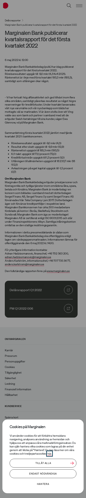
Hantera (43, 484)
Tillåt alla (43, 463)
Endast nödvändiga (43, 473)
